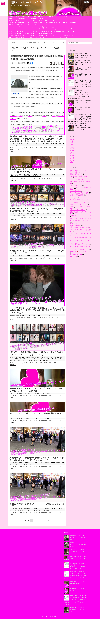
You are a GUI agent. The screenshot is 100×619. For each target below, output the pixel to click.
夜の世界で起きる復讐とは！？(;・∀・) (81, 246)
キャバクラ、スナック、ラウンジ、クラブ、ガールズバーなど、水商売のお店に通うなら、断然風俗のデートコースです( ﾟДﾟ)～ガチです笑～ (45, 29)
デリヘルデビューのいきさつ (78, 179)
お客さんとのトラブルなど (77, 210)
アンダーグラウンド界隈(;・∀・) (79, 249)
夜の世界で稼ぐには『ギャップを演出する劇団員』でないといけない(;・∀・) (83, 127)
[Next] (45, 520)
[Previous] (28, 520)
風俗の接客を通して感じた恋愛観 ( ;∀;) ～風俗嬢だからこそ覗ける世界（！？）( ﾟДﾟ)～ (54, 31)
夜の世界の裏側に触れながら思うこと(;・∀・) (20, 31)
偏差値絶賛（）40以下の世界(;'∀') (80, 251)
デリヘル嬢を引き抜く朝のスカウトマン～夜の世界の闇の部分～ (61, 22)
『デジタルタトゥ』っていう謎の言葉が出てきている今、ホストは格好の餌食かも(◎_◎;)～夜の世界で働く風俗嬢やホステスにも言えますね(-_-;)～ (37, 310)
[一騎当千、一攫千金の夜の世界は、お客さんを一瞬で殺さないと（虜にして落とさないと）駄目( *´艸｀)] (37, 350)
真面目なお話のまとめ (27, 464)
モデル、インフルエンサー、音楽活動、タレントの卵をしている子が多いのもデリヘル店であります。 (34, 20)
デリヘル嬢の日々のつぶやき (42, 510)
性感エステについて (75, 191)
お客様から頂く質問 (75, 185)
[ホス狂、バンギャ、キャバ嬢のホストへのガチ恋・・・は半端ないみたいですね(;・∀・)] (37, 248)
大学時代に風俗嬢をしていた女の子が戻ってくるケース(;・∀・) (83, 75)
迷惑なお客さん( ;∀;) (75, 225)
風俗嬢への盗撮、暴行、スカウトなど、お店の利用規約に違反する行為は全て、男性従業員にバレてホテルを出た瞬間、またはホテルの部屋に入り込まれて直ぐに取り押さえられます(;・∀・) (37, 138)
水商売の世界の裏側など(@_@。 (23, 215)
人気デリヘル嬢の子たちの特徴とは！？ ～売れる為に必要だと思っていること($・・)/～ (31, 37)
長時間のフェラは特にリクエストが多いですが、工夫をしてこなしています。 (51, 16)
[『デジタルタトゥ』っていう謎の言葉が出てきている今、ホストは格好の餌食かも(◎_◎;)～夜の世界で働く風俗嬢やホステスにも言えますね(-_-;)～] (37, 305)
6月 (72, 142)
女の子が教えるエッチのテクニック (31, 176)
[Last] (48, 520)
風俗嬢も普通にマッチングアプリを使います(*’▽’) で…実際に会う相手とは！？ (83, 55)
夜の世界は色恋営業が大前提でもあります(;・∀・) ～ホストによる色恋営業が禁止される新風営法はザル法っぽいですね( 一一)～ (80, 84)
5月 (72, 144)
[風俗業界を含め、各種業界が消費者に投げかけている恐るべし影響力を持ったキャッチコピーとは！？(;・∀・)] (37, 455)
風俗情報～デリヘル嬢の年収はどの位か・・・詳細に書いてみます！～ (26, 22)
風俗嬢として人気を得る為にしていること (34, 358)
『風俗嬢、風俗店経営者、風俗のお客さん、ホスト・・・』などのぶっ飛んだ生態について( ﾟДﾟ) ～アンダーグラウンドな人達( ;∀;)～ (42, 35)
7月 (72, 141)
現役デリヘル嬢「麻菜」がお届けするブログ (20, 16)
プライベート (73, 197)
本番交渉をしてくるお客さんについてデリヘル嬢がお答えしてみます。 (26, 18)
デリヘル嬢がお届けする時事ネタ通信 (80, 237)
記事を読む (13, 151)
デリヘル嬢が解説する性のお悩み (79, 193)
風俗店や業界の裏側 (56, 143)
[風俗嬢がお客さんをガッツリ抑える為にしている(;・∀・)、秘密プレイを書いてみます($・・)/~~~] (37, 167)
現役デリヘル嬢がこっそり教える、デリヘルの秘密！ (36, 143)
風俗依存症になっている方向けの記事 (80, 215)
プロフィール (73, 256)
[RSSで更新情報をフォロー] (87, 2)
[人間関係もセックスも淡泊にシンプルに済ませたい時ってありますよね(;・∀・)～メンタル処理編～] (37, 386)
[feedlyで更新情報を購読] (85, 2)
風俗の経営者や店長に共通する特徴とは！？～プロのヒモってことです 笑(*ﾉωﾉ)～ (30, 24)
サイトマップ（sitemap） (60, 37)
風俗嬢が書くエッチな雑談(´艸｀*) (79, 227)
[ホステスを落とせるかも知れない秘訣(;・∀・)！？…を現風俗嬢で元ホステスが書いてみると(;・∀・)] (37, 206)
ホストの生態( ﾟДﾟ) (75, 223)
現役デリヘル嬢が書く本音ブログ (28, 2)
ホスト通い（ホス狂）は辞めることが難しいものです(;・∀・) (83, 69)
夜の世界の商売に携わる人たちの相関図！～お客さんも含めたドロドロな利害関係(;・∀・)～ (32, 33)
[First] (25, 520)
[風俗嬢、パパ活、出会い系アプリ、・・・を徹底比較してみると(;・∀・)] (37, 502)
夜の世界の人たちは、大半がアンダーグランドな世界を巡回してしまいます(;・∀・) (83, 62)
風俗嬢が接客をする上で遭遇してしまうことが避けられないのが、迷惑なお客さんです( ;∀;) (31, 27)
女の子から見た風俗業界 (76, 195)
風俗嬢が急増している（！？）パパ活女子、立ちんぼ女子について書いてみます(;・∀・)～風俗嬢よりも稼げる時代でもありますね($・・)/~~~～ (80, 94)
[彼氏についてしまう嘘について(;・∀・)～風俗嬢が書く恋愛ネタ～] (37, 411)
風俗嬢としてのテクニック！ (78, 204)
